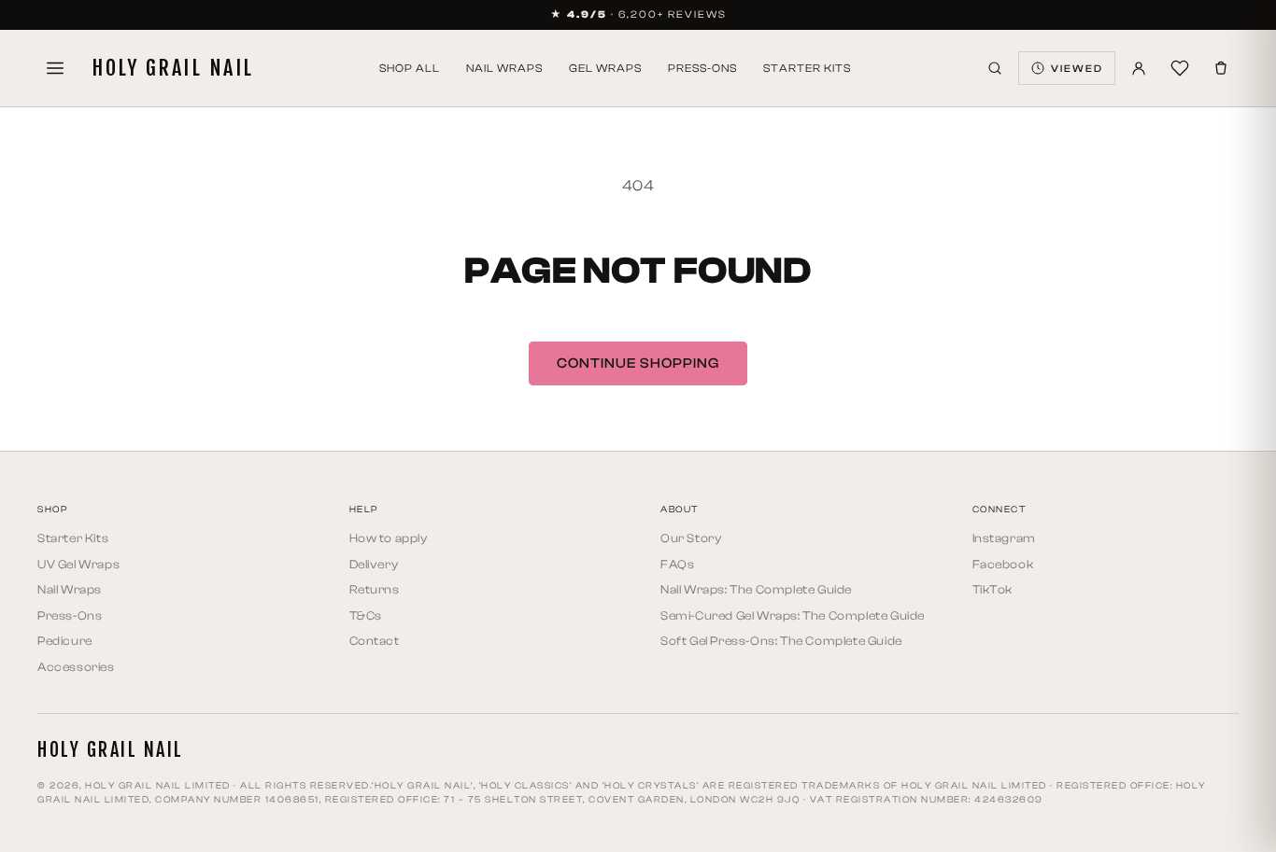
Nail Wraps (504, 68)
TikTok (993, 589)
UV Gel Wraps (78, 564)
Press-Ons (702, 68)
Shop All (409, 68)
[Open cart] (1221, 68)
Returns (374, 589)
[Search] (995, 68)
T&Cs (365, 615)
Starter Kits (807, 68)
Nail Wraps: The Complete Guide (756, 589)
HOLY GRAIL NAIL (173, 68)
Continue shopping (638, 363)
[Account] (1138, 68)
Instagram (1004, 538)
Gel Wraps (605, 68)
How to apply (388, 538)
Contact (374, 641)
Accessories (76, 667)
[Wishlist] (1180, 68)
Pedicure (64, 641)
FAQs (677, 564)
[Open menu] (55, 68)
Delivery (374, 564)
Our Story (690, 538)
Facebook (1003, 564)
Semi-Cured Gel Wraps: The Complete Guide (792, 615)
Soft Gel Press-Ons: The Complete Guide (781, 641)
